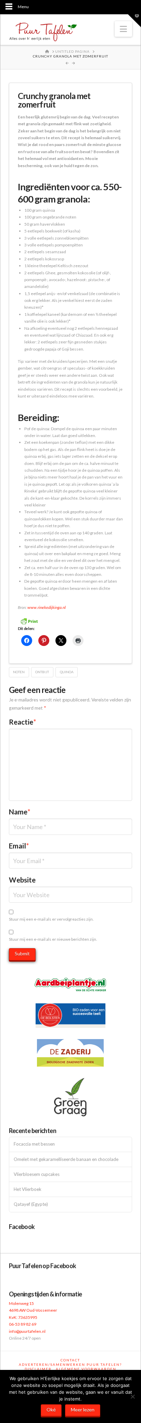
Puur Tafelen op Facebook (42, 1266)
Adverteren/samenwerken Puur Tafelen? (70, 1364)
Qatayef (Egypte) (31, 1204)
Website (22, 880)
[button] (123, 29)
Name (19, 812)
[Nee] (132, 1396)
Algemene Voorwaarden (86, 1369)
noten (19, 672)
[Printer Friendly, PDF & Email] (29, 620)
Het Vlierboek (27, 1189)
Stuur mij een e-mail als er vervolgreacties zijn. (51, 919)
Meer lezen (82, 1409)
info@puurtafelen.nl (27, 1331)
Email (19, 846)
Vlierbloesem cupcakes (37, 1174)
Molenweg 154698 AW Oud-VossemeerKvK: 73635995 (33, 1310)
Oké (51, 1409)
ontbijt (42, 672)
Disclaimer (38, 1369)
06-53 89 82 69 (22, 1324)
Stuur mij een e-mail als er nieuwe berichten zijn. (53, 939)
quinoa (67, 672)
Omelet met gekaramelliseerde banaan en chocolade (66, 1159)
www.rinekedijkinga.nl (46, 607)
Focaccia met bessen (34, 1144)
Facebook (22, 1226)
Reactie (22, 722)
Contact (70, 1360)
